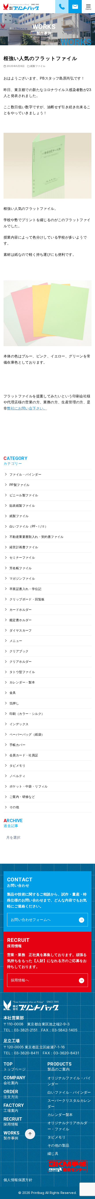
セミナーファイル (22, 557)
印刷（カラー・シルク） (27, 713)
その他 (14, 807)
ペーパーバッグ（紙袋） (27, 734)
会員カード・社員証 (23, 755)
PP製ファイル (19, 485)
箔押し (14, 703)
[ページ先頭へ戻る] (30, 1134)
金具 (12, 692)
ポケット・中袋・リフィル (28, 786)
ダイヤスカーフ (20, 630)
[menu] (88, 6)
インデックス (19, 724)
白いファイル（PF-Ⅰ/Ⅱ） (28, 526)
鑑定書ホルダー (20, 620)
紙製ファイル (37, 66)
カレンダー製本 (60, 1114)
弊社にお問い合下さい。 (27, 408)
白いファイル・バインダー (69, 1092)
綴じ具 (53, 1153)
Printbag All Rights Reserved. (54, 1193)
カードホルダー (20, 609)
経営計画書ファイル (23, 547)
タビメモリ (17, 765)
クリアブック (19, 651)
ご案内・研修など (22, 797)
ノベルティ (17, 776)
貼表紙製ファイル (22, 505)
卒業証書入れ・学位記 (25, 589)
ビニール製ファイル (23, 495)
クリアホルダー (20, 661)
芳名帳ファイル (20, 568)
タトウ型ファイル (22, 672)
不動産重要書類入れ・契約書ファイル (36, 537)
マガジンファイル (22, 578)
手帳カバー (17, 745)
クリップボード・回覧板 (27, 599)
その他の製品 (58, 1145)
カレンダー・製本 (22, 682)
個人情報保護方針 (18, 1180)
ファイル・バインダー (25, 474)
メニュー (15, 641)
